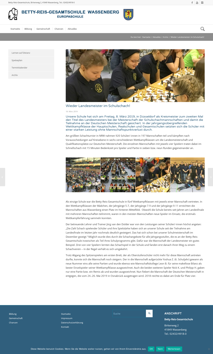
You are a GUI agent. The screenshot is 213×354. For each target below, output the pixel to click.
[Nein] (209, 349)
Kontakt (65, 326)
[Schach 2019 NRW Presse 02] (202, 188)
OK (151, 349)
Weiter (197, 175)
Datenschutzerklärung (72, 322)
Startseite (146, 37)
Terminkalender (19, 67)
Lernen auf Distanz (21, 52)
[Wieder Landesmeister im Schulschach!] (135, 75)
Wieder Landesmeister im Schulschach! (98, 106)
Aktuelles (157, 37)
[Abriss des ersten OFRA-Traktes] (210, 177)
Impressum (66, 318)
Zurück (73, 175)
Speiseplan (17, 60)
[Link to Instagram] (202, 2)
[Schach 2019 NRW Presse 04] (132, 188)
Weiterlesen (174, 349)
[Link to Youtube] (197, 2)
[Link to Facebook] (192, 2)
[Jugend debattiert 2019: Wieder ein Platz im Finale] (2, 177)
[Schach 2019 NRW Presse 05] (97, 188)
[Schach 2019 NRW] (167, 188)
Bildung (12, 313)
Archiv (165, 37)
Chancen (13, 322)
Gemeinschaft (16, 318)
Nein (160, 349)
